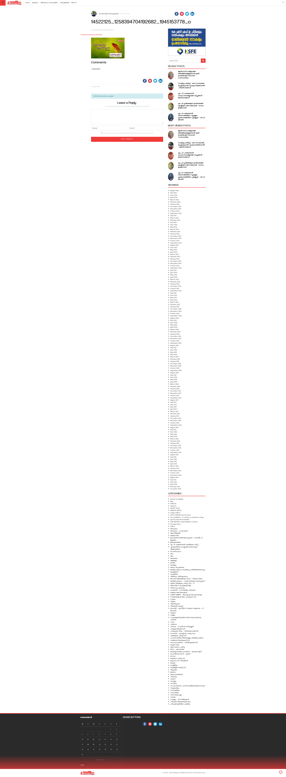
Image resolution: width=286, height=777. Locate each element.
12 (93, 739)
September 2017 (175, 398)
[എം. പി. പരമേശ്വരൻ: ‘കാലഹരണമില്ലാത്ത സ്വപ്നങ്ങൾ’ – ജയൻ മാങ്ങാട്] (171, 96)
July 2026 (173, 193)
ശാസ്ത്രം (173, 681)
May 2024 (173, 227)
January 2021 (174, 307)
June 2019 (173, 350)
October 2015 (174, 450)
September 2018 (175, 370)
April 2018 (173, 382)
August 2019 (174, 345)
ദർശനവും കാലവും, (177, 588)
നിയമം (172, 601)
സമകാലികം (174, 688)
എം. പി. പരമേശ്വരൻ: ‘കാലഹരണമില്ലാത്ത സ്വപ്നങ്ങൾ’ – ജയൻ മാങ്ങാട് (191, 96)
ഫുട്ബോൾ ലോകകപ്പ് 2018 (180, 640)
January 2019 (174, 361)
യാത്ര (172, 663)
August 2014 (174, 477)
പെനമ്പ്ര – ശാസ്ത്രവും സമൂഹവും (182, 633)
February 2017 (175, 414)
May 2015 (173, 461)
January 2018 (174, 388)
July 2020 (173, 320)
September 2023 (176, 243)
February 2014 (175, 486)
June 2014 (173, 482)
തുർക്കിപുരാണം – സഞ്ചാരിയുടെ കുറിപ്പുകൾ (187, 581)
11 (87, 739)
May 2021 (173, 297)
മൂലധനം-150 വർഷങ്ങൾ (179, 661)
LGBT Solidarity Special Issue (180, 515)
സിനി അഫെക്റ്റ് (175, 695)
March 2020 (174, 329)
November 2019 (175, 338)
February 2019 (175, 359)
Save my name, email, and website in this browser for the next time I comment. (128, 133)
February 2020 (175, 332)
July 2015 (173, 457)
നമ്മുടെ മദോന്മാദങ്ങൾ (178, 592)
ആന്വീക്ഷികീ (175, 533)
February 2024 (175, 231)
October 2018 (174, 368)
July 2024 (173, 222)
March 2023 (174, 254)
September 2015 (175, 452)
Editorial (173, 503)
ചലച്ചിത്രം (174, 574)
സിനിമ (172, 697)
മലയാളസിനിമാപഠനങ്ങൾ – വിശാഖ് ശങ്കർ (185, 651)
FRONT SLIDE (175, 508)
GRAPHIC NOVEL (176, 510)
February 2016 (175, 441)
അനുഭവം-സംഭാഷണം (49, 3)
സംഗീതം (173, 683)
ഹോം (27, 3)
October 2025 (174, 211)
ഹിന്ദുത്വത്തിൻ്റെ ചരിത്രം (180, 704)
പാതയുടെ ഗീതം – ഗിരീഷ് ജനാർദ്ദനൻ (184, 631)
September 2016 (176, 425)
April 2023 (173, 252)
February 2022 (175, 282)
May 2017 (173, 407)
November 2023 (175, 238)
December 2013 (175, 489)
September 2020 (176, 316)
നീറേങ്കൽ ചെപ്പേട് (176, 606)
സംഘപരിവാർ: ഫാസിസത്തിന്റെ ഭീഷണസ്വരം (187, 686)
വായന (172, 679)
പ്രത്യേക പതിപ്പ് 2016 (178, 636)
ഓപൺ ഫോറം (175, 551)
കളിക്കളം (173, 560)
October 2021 (174, 288)
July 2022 (173, 270)
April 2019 (173, 354)
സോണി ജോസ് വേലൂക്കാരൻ (108, 14)
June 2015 (173, 459)
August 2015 (174, 454)
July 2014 (173, 480)
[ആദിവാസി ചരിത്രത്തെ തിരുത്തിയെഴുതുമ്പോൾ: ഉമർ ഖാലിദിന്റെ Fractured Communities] (171, 75)
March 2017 (174, 411)
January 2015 (174, 468)
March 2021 (174, 302)
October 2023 (174, 241)
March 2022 (174, 279)
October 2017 (174, 395)
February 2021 (175, 304)
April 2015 (173, 464)
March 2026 (174, 200)
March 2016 (174, 439)
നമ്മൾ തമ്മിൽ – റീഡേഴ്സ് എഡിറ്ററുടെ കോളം (186, 595)
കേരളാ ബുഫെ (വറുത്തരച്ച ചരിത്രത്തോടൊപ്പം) (187, 570)
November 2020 (176, 311)
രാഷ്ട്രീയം (174, 665)
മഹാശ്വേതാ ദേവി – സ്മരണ (180, 654)
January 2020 (175, 334)
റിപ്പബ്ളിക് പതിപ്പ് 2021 (178, 667)
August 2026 (174, 190)
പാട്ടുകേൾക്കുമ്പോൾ (177, 629)
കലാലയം (173, 558)
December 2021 (175, 286)
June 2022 (173, 272)
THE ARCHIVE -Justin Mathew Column (184, 522)
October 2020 (175, 313)
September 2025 (176, 213)
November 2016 (175, 420)
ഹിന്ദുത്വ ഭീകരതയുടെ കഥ (180, 702)
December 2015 (175, 445)
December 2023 (175, 236)
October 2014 (174, 473)
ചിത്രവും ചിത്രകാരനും (179, 576)
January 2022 (174, 284)
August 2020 (174, 318)
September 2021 (175, 291)
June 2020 (173, 322)
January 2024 (174, 234)
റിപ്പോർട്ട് (173, 670)
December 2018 (175, 363)
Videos (172, 526)
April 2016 (173, 436)
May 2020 (173, 325)
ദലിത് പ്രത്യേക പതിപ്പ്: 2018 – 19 (182, 583)
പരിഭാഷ (173, 624)
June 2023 (173, 247)
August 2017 (174, 400)
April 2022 (173, 277)
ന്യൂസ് (173, 613)
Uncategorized (175, 524)
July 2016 (173, 429)
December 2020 (175, 309)
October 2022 (174, 266)
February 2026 (175, 202)
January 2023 (174, 259)
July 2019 (173, 348)
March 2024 (174, 229)
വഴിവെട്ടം (173, 676)
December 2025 (175, 206)
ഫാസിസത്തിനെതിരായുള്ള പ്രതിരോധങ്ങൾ (186, 638)
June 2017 (173, 404)
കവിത (172, 563)
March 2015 (174, 466)
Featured (173, 506)
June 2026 (173, 195)
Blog (171, 501)
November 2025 (175, 209)
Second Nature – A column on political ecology (187, 517)
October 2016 (174, 423)
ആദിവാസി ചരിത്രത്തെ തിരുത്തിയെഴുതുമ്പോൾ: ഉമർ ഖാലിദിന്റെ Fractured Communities (188, 75)
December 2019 (175, 336)
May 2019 (173, 352)
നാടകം (173, 599)
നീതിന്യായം (175, 604)
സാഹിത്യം (174, 692)
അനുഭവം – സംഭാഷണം (179, 531)
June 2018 (173, 377)
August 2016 (174, 427)
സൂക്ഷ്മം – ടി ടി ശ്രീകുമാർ (179, 699)
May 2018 (173, 379)
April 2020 (173, 327)
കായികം (173, 565)
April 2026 (173, 197)
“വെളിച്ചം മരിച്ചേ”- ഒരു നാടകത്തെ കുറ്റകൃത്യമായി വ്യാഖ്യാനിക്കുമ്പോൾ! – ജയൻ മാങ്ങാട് (191, 86)
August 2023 (174, 245)
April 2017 (173, 409)
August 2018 (174, 373)
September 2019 (175, 343)
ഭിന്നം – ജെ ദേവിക (177, 649)
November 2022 (175, 263)
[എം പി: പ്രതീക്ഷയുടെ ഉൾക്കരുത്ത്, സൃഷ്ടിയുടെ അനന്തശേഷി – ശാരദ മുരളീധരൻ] (171, 106)
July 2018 (173, 375)
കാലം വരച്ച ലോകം (177, 567)
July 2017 (173, 402)
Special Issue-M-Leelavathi (179, 519)
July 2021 (173, 293)
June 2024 (173, 225)
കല (171, 556)
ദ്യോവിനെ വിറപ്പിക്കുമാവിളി (180, 585)
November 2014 (175, 470)
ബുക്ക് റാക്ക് (174, 645)
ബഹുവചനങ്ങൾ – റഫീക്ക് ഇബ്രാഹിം (184, 642)
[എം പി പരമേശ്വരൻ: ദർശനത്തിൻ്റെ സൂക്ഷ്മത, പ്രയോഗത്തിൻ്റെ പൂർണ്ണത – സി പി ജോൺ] (171, 117)
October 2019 (174, 341)
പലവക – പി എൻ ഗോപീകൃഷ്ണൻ (182, 626)
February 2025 (175, 220)
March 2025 (174, 218)
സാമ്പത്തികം (175, 690)
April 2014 (173, 484)
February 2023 (175, 256)
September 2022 (176, 268)
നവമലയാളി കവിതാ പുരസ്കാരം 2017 (183, 597)
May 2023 (173, 250)
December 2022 (175, 261)
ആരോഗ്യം (174, 535)
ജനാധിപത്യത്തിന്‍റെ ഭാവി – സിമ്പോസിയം (186, 579)
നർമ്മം (172, 615)
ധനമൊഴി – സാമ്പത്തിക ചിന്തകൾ (182, 590)
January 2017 (174, 416)
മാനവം (173, 656)
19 (93, 744)
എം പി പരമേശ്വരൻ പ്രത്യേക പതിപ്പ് (184, 544)
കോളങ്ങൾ (64, 3)
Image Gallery (175, 513)
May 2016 (173, 434)
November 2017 (175, 393)
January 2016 (174, 443)
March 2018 (174, 384)
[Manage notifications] (281, 772)
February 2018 (175, 386)
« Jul (82, 765)
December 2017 (175, 391)
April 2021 (173, 300)
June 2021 (173, 295)
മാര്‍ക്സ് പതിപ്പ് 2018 (177, 658)
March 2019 (174, 357)
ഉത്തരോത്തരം (175, 542)
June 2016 (173, 432)
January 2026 (175, 204)
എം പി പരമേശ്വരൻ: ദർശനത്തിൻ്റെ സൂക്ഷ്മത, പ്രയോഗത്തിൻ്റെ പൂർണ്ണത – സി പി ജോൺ (191, 117)
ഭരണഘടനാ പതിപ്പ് (177, 647)
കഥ (171, 554)
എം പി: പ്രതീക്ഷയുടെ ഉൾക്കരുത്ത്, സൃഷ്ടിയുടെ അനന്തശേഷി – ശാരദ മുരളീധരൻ (191, 106)
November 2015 (175, 448)
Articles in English (176, 499)
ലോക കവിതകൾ (176, 674)
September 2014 (175, 475)
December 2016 (175, 418)
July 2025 (173, 215)
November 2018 (175, 366)
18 (88, 744)
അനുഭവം (173, 529)
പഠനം (172, 622)
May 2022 (173, 275)
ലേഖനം (35, 3)
